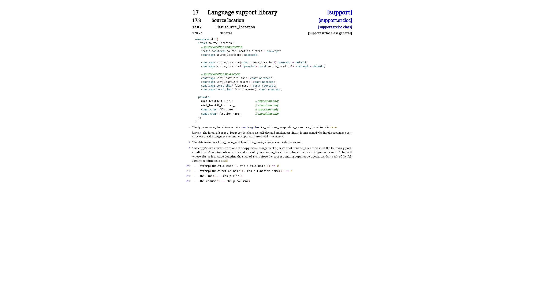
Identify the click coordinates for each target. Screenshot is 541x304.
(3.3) (188, 175)
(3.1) (188, 165)
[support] (339, 12)
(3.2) (188, 170)
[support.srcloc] (335, 20)
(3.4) (188, 180)
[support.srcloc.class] (335, 27)
